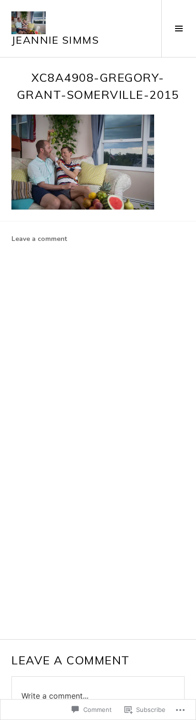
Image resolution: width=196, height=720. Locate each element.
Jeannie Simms (55, 40)
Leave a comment (39, 238)
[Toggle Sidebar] (178, 28)
